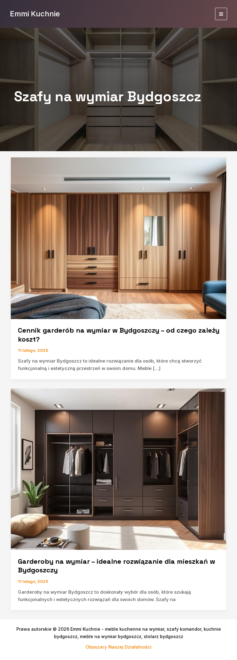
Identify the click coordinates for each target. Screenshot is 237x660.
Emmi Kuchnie (35, 13)
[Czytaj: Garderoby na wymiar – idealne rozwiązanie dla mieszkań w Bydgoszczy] (118, 469)
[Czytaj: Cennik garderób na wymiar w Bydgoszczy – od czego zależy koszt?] (118, 238)
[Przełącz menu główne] (221, 14)
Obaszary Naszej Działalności (118, 647)
